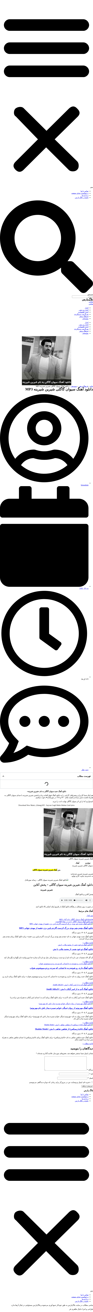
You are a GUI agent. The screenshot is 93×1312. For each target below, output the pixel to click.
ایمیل (90, 1078)
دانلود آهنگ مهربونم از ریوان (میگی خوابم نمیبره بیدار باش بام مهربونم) (61, 1008)
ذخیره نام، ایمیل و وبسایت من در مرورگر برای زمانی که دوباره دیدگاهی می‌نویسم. (59, 1082)
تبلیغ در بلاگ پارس (81, 197)
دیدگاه (90, 1070)
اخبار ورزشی (83, 310)
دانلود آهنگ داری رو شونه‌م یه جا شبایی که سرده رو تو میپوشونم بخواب (61, 968)
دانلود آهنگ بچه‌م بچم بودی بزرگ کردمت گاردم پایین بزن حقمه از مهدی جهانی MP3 (56, 928)
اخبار (86, 308)
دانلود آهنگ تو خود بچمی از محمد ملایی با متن (73, 949)
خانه (91, 386)
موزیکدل (89, 916)
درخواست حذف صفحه (79, 193)
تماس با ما (84, 191)
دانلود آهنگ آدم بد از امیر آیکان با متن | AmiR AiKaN (69, 989)
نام (91, 1074)
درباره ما (85, 195)
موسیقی (85, 319)
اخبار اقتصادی (83, 312)
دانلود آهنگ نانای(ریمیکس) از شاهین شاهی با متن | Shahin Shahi (64, 1029)
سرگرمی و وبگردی (81, 314)
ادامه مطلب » (88, 943)
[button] (46, 94)
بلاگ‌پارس (87, 299)
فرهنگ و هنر (83, 316)
